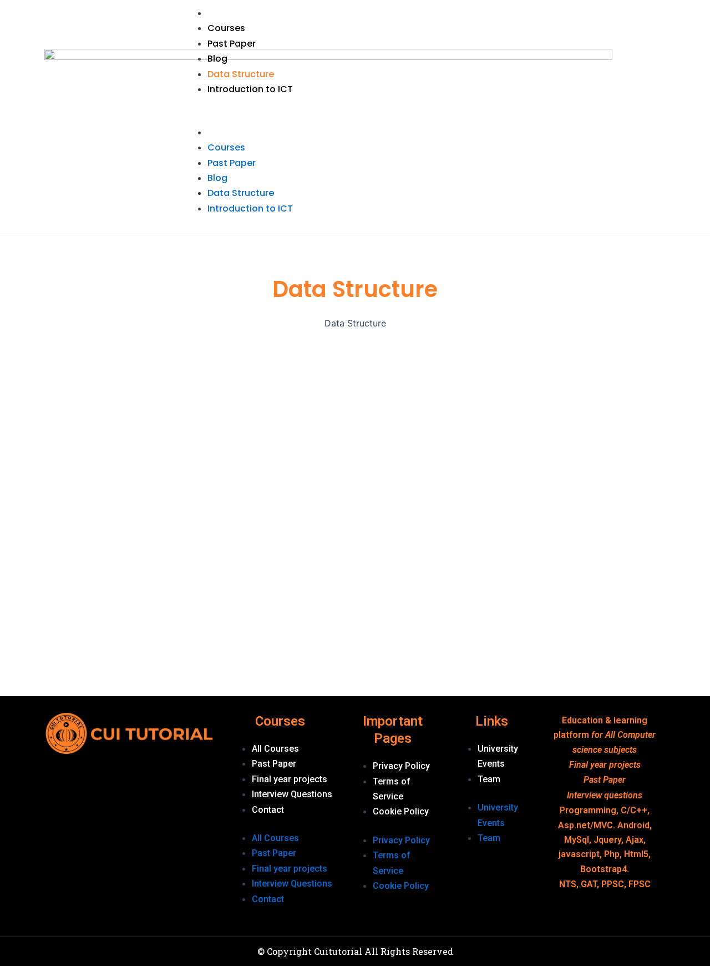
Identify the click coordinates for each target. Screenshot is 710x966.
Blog (217, 58)
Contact (268, 809)
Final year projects (289, 779)
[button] (423, 117)
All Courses (275, 748)
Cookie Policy (401, 811)
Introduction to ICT (250, 89)
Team (489, 779)
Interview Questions (292, 794)
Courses (226, 28)
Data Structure (240, 74)
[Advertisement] (71, 524)
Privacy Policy (401, 766)
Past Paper (231, 43)
